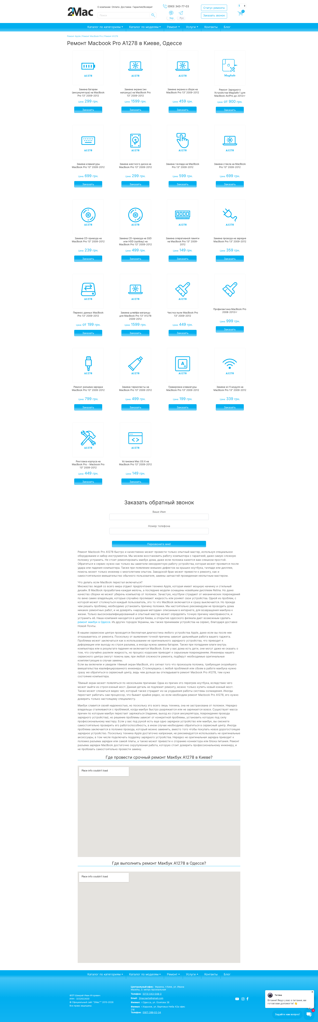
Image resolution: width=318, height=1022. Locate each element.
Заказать (88, 109)
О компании (103, 7)
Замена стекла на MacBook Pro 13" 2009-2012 (230, 165)
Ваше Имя (159, 511)
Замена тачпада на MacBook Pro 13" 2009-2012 (182, 165)
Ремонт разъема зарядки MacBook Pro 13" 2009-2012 (88, 388)
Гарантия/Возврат (143, 7)
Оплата (116, 7)
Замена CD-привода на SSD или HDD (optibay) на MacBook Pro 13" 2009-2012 (135, 241)
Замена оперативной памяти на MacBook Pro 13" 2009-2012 (182, 241)
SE (153, 15)
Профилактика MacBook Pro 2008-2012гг (229, 311)
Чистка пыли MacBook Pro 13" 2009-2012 (182, 314)
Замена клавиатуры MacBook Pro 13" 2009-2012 (88, 165)
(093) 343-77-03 (178, 6)
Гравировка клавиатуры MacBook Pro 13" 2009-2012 (182, 388)
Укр (171, 18)
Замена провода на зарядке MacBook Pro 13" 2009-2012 (229, 240)
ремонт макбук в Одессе (94, 622)
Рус (182, 18)
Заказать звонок (214, 15)
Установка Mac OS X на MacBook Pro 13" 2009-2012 (135, 463)
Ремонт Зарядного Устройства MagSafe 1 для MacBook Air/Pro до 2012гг (229, 92)
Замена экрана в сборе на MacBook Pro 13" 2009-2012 (182, 91)
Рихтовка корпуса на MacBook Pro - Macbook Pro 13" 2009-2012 (88, 464)
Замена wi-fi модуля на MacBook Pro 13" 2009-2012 (229, 388)
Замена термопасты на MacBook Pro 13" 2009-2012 (135, 388)
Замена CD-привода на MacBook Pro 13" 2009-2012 (88, 240)
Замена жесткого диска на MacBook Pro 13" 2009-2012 (135, 165)
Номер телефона (159, 526)
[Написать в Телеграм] (181, 13)
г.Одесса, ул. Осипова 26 (150, 1002)
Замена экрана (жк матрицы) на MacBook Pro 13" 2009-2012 (135, 92)
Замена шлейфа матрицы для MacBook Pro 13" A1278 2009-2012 (135, 315)
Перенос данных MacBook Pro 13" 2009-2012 (88, 314)
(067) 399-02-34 (152, 1012)
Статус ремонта (214, 7)
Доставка (126, 7)
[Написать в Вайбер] (171, 13)
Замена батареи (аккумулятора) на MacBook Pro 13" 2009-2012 (88, 92)
